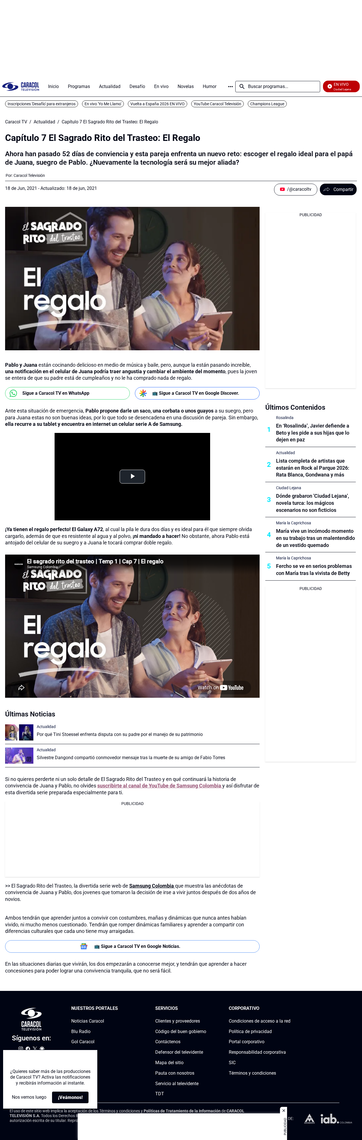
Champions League (267, 104)
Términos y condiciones (252, 1073)
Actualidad (44, 121)
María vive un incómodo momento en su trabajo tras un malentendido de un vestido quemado (315, 538)
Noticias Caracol (87, 1021)
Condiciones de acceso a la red (259, 1021)
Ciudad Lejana (288, 488)
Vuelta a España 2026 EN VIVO (157, 104)
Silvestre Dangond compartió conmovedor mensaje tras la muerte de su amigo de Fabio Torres (131, 757)
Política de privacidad (250, 1031)
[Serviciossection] (204, 1009)
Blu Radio (80, 1031)
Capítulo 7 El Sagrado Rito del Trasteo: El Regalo (110, 121)
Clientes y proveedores (177, 1021)
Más (230, 86)
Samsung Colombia (152, 886)
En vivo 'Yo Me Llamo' (103, 104)
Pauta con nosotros (174, 1073)
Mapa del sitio (169, 1062)
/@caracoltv (299, 189)
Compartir (343, 189)
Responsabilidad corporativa (257, 1052)
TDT (159, 1093)
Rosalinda (285, 417)
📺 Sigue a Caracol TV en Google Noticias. (137, 946)
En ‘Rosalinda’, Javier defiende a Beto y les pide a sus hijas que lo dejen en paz (312, 433)
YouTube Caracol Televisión (217, 104)
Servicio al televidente (177, 1083)
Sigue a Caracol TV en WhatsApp (55, 393)
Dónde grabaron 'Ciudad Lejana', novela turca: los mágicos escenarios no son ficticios (312, 503)
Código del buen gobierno (180, 1031)
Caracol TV (16, 121)
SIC (232, 1062)
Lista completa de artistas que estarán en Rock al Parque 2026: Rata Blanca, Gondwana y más (312, 468)
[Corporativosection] (288, 1009)
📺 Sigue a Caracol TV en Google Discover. (195, 393)
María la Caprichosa (293, 523)
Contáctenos (167, 1041)
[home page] (20, 86)
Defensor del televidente (179, 1052)
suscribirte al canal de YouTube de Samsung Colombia (159, 786)
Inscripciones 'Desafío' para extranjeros (42, 104)
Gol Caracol (82, 1041)
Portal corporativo (246, 1041)
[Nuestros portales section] (119, 1009)
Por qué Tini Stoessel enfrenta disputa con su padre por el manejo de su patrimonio (120, 734)
